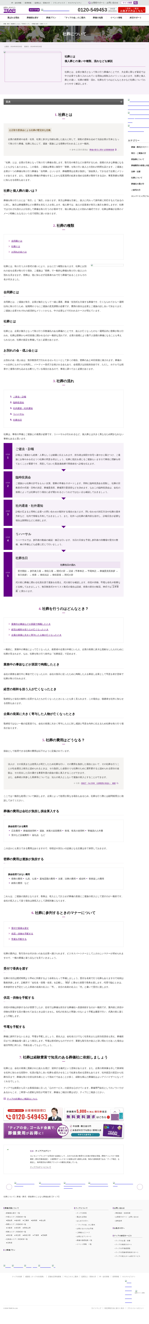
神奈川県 (27, 1235)
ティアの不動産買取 (123, 1248)
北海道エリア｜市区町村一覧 (17, 1239)
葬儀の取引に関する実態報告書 (102, 150)
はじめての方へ (82, 1221)
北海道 (9, 1243)
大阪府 (9, 1228)
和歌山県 (27, 1228)
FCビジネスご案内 (71, 1276)
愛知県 (9, 1220)
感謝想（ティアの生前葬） (35, 1276)
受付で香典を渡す (20, 928)
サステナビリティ (75, 3)
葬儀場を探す (33, 18)
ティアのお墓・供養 (123, 1240)
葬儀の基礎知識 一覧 (84, 1240)
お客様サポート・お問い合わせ (127, 1217)
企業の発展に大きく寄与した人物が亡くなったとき (36, 635)
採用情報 (28, 3)
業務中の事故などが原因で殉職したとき (31, 624)
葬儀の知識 (98, 18)
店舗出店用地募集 (54, 1276)
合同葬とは (16, 241)
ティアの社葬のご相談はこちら (22, 1099)
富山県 (43, 1220)
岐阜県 (18, 1220)
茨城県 (44, 1235)
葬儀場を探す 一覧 (13, 1213)
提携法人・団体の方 (42, 3)
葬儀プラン (51, 18)
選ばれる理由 (13, 18)
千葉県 (36, 1235)
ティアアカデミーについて (40, 1167)
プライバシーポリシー (135, 1308)
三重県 (26, 1220)
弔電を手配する (19, 939)
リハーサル (18, 414)
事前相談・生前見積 (123, 1213)
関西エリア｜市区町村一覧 (16, 1224)
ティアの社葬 (17, 1276)
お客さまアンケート (84, 1236)
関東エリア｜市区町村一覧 (16, 1232)
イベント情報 (116, 18)
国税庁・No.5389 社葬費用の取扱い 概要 (98, 783)
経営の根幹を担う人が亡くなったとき (29, 629)
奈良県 (18, 1228)
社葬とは (15, 246)
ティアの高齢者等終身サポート (127, 1252)
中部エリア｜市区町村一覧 (16, 1217)
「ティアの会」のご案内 (74, 18)
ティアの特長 (82, 1213)
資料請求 (119, 1221)
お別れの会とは (19, 252)
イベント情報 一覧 (84, 1244)
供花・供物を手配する (22, 933)
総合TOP (33, 10)
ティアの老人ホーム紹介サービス (128, 1256)
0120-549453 (92, 9)
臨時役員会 (18, 402)
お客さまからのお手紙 (85, 1228)
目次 (8, 101)
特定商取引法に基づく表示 (114, 1308)
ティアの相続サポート (124, 1244)
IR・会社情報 (16, 3)
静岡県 (34, 1220)
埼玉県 (18, 1235)
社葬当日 (17, 420)
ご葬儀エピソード (83, 1232)
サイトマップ (96, 1308)
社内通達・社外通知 (23, 408)
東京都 (9, 1235)
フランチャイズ (59, 3)
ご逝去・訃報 (19, 397)
